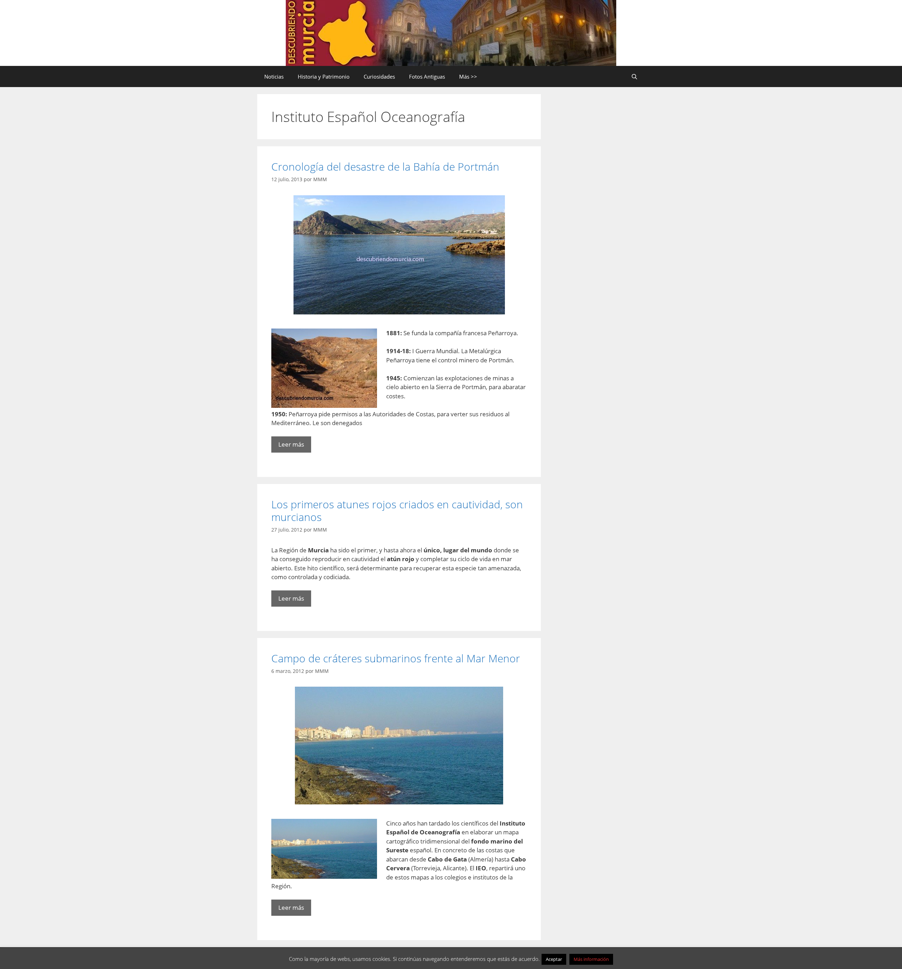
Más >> (468, 76)
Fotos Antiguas (427, 76)
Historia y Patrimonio (324, 76)
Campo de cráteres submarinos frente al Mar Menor (395, 658)
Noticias (274, 76)
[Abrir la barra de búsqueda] (634, 76)
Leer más (291, 444)
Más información (591, 959)
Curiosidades (379, 76)
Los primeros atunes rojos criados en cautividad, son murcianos (397, 510)
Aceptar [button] (554, 959)
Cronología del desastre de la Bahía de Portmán (385, 166)
